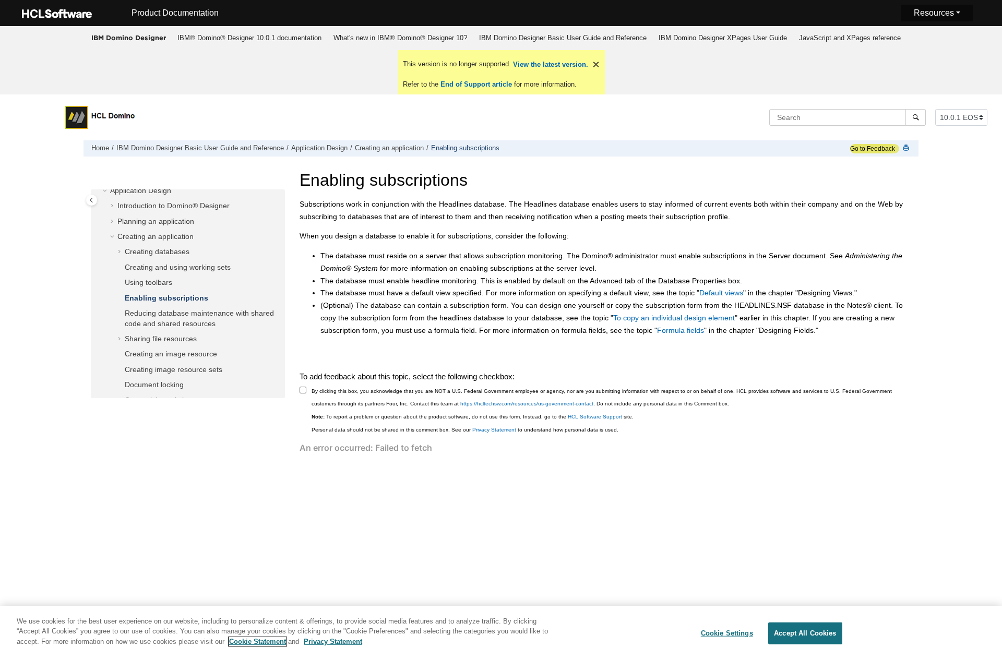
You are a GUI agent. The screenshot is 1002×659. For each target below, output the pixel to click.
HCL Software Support (595, 417)
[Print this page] (907, 148)
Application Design (319, 148)
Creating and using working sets (178, 267)
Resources (934, 12)
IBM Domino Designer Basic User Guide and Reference (563, 38)
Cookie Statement (257, 641)
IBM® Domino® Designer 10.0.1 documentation (249, 38)
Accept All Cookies (805, 633)
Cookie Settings (727, 633)
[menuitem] (249, 38)
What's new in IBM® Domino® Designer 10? (400, 38)
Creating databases (157, 252)
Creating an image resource (171, 354)
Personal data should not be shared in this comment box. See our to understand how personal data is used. (465, 430)
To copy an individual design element (674, 318)
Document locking (154, 385)
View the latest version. (549, 64)
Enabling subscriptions (465, 148)
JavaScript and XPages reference (850, 38)
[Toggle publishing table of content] (91, 200)
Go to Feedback (872, 148)
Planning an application (155, 221)
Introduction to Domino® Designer (173, 206)
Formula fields (680, 330)
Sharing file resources (161, 338)
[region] (501, 632)
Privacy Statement (494, 430)
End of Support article (476, 84)
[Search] (915, 117)
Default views (721, 293)
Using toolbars (148, 283)
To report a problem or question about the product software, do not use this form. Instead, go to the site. (473, 417)
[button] (106, 191)
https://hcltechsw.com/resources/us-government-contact (526, 403)
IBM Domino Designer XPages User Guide (723, 38)
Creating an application (389, 148)
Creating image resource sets (173, 369)
